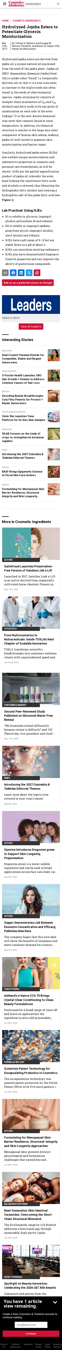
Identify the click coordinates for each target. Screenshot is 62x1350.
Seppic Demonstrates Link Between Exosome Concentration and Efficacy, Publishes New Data (30, 927)
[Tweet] (29, 272)
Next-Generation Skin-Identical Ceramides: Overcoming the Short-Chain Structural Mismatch (28, 1214)
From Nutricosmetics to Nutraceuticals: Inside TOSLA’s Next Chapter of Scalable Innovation (29, 639)
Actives (5, 467)
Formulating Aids (14, 1062)
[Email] (5, 272)
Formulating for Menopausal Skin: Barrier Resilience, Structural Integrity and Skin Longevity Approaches (23, 492)
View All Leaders (31, 326)
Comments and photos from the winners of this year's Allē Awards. (27, 1295)
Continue (31, 1333)
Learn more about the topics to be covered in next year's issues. (26, 796)
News (4, 450)
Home (5, 20)
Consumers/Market (15, 705)
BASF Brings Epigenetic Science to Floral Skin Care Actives (22, 473)
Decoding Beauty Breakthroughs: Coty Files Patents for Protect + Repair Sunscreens (23, 399)
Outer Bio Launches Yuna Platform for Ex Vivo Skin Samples (23, 418)
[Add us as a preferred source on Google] (37, 272)
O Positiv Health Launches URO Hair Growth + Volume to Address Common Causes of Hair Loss (23, 379)
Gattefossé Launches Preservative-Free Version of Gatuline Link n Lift (28, 568)
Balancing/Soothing (16, 1204)
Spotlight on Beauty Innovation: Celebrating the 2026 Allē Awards (30, 1285)
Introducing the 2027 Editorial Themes (22, 456)
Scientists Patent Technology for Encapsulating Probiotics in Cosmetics (31, 1070)
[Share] (13, 272)
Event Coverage (13, 1277)
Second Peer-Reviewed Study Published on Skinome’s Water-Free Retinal (28, 715)
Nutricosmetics (9, 371)
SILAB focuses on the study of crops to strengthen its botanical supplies (23, 437)
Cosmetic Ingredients (27, 20)
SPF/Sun (6, 391)
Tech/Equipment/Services (14, 412)
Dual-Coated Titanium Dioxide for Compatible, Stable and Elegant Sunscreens (23, 358)
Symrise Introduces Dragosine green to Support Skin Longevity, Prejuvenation (29, 854)
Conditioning (11, 989)
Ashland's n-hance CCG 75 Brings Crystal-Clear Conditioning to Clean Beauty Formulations (29, 1000)
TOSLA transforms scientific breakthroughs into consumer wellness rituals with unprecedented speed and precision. (30, 653)
